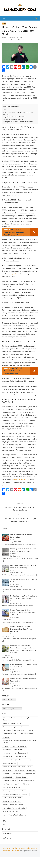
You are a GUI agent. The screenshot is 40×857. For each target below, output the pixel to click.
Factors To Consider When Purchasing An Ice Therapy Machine (19, 742)
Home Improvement (9, 753)
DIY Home (30, 730)
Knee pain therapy (21, 777)
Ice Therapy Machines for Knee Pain (14, 767)
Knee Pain (6, 774)
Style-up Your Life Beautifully (12, 798)
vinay (5, 37)
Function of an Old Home (18, 746)
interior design (7, 770)
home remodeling (20, 756)
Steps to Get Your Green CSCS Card (14, 117)
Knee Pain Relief (8, 777)
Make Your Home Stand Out (11, 784)
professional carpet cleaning (12, 787)
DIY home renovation (9, 734)
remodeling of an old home (11, 794)
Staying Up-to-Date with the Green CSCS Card (18, 122)
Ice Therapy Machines (10, 763)
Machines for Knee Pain (26, 780)
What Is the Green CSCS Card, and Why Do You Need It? (18, 113)
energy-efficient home (26, 734)
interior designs (19, 770)
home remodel (7, 756)
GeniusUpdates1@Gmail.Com (28, 851)
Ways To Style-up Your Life (11, 811)
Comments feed (7, 833)
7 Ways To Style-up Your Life (12, 723)
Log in (4, 825)
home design (7, 749)
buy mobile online (19, 730)
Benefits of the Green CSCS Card (13, 119)
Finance (5, 746)
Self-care (25, 794)
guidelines (16, 274)
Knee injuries (31, 770)
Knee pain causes (29, 774)
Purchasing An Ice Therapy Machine (14, 791)
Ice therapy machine (23, 760)
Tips (4, 23)
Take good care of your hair (11, 801)
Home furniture (18, 749)
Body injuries (7, 730)
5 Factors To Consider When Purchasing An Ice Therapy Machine (17, 719)
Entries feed (6, 829)
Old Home (26, 784)
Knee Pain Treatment (9, 780)
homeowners (22, 753)
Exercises (6, 737)
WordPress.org (6, 838)
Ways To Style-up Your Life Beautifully (15, 815)
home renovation (8, 760)
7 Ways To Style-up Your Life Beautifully (15, 727)
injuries (30, 767)
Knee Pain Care (16, 774)
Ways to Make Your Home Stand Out (14, 808)
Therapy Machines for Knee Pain (13, 805)
